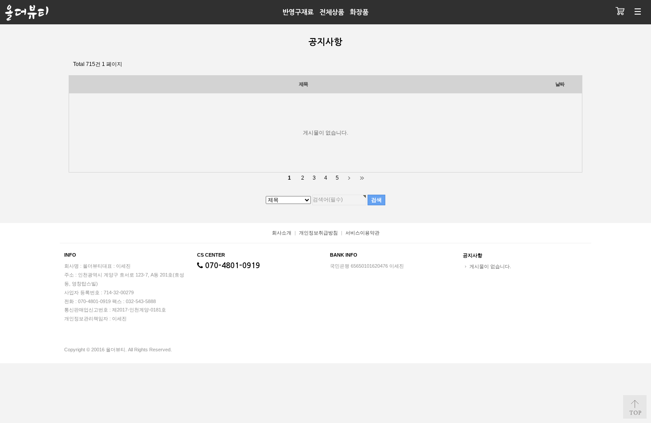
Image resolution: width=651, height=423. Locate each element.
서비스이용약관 (362, 232)
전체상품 (331, 12)
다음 (349, 178)
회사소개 (281, 232)
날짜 (559, 84)
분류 (638, 12)
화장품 (359, 12)
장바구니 (620, 12)
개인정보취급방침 (318, 232)
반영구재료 (298, 12)
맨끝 (361, 178)
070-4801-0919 (231, 265)
